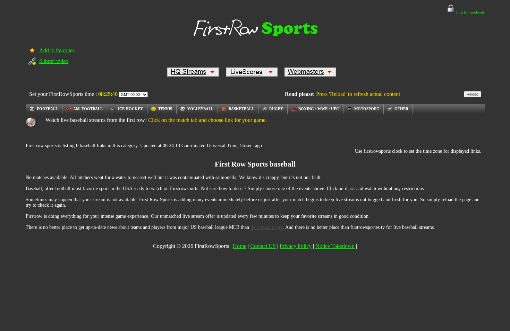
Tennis (165, 109)
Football (47, 109)
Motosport (366, 109)
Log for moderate (470, 12)
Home (239, 246)
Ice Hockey (130, 109)
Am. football (88, 109)
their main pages (266, 227)
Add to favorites (57, 50)
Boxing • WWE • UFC (318, 109)
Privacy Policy (296, 246)
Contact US (263, 246)
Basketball (241, 109)
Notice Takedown (335, 246)
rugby (276, 109)
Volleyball (200, 109)
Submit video (53, 61)
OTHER (401, 109)
